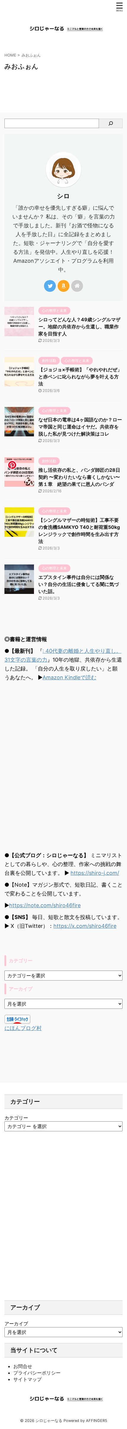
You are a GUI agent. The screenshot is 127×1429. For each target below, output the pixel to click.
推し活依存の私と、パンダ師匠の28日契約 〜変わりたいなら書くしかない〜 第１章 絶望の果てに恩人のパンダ (79, 477)
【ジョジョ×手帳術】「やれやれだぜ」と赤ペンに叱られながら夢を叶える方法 (80, 377)
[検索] (111, 123)
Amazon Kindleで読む (69, 677)
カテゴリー (16, 1118)
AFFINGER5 (96, 1420)
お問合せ (22, 1366)
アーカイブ (16, 1324)
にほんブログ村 (23, 1028)
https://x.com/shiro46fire (84, 926)
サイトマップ (27, 1379)
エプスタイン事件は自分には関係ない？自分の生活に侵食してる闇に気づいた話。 (78, 584)
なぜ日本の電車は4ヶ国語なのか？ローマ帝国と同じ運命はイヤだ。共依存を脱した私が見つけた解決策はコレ (80, 427)
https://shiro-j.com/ (95, 873)
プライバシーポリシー (37, 1373)
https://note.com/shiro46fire (45, 905)
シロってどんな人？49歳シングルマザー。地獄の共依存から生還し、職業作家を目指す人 (79, 327)
